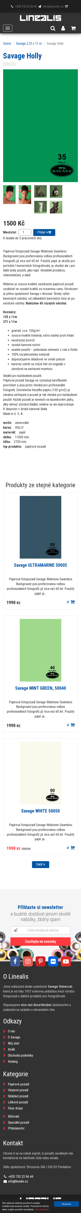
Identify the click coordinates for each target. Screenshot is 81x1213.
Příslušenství (16, 1128)
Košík (11, 1049)
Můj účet (13, 1043)
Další (39, 864)
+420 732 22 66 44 (25, 6)
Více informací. (42, 1209)
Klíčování (13, 1116)
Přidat (41, 232)
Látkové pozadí (18, 1102)
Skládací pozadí (18, 1096)
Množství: (10, 232)
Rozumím (66, 1203)
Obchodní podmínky (20, 1055)
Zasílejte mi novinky (40, 941)
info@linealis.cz (53, 6)
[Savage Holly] (40, 125)
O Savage (14, 1037)
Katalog (13, 1061)
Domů (7, 44)
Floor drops (15, 1108)
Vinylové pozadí (18, 1090)
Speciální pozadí (18, 1122)
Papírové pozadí (18, 1084)
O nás (11, 1031)
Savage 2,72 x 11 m (29, 44)
